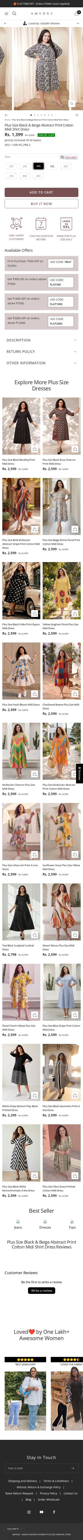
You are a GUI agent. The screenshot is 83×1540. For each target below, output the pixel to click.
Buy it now (41, 204)
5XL (52, 166)
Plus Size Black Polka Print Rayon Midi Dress (21, 626)
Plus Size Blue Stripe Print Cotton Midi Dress (61, 1027)
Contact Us (71, 1493)
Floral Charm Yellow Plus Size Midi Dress (18, 1027)
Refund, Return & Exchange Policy (39, 1487)
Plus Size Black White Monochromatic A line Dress (18, 1188)
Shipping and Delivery (22, 1481)
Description (19, 340)
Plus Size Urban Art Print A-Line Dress (20, 867)
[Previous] (6, 115)
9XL (38, 176)
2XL (11, 166)
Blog (28, 1499)
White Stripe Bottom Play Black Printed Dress (20, 1108)
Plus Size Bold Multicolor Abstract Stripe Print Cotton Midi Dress (21, 543)
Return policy (21, 351)
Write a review (41, 1290)
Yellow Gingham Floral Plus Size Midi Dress (60, 626)
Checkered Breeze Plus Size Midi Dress (61, 706)
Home (7, 119)
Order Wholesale (49, 1499)
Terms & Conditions (56, 1481)
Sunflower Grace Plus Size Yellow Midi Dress (61, 867)
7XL (11, 176)
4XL (38, 166)
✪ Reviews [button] (79, 773)
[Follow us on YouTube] (41, 1512)
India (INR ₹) (13, 1528)
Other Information (26, 363)
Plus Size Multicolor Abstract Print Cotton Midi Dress (59, 786)
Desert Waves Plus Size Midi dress (58, 947)
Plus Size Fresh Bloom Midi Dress (21, 704)
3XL (25, 166)
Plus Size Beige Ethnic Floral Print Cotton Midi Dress (61, 542)
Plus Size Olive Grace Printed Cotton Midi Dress (59, 1188)
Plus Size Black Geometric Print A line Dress (61, 1108)
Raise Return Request (19, 1493)
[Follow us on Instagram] (29, 1512)
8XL (25, 176)
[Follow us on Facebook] (54, 1512)
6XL (66, 166)
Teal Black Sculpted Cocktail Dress (18, 947)
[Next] (76, 115)
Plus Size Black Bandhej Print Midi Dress (18, 461)
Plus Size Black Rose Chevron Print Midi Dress (59, 461)
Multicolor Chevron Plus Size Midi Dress (18, 786)
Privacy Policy (48, 1493)
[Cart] (76, 13)
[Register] (73, 1468)
